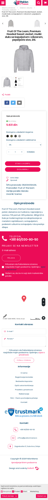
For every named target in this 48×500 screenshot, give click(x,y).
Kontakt (24, 402)
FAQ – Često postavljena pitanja (24, 398)
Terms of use (21, 318)
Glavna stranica (8, 8)
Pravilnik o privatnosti (24, 389)
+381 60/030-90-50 (23, 239)
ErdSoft (31, 468)
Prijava (11, 258)
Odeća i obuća (26, 8)
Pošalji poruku (24, 360)
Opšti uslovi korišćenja (24, 385)
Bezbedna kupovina (24, 381)
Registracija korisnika (24, 377)
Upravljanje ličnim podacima (24, 462)
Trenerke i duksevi (9, 10)
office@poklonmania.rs (27, 438)
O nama (24, 373)
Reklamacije (24, 394)
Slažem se (41, 496)
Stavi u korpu (22, 163)
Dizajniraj (22, 169)
